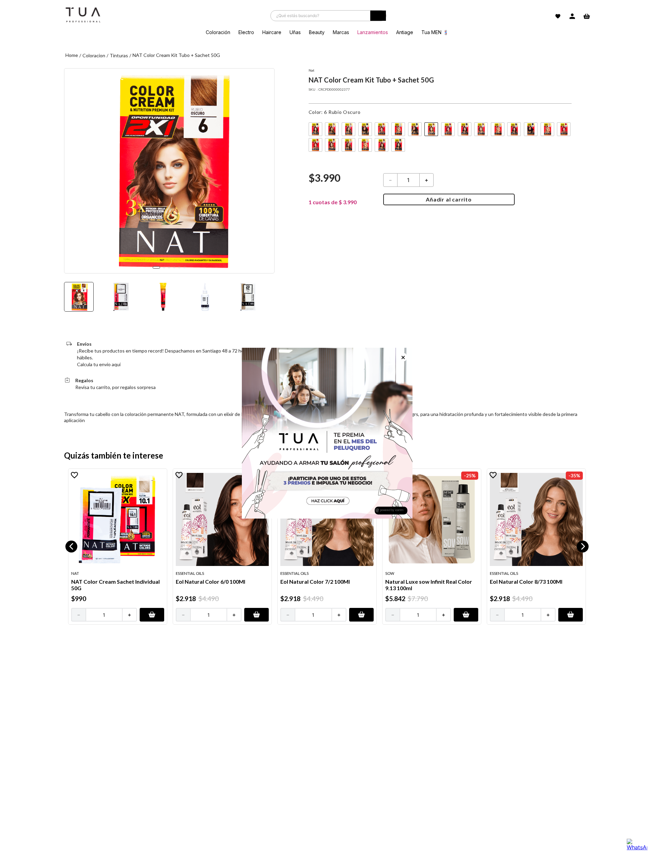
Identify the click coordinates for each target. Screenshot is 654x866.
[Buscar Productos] (378, 17)
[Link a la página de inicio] (71, 55)
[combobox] (328, 15)
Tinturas (119, 55)
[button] (315, 129)
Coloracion (93, 55)
